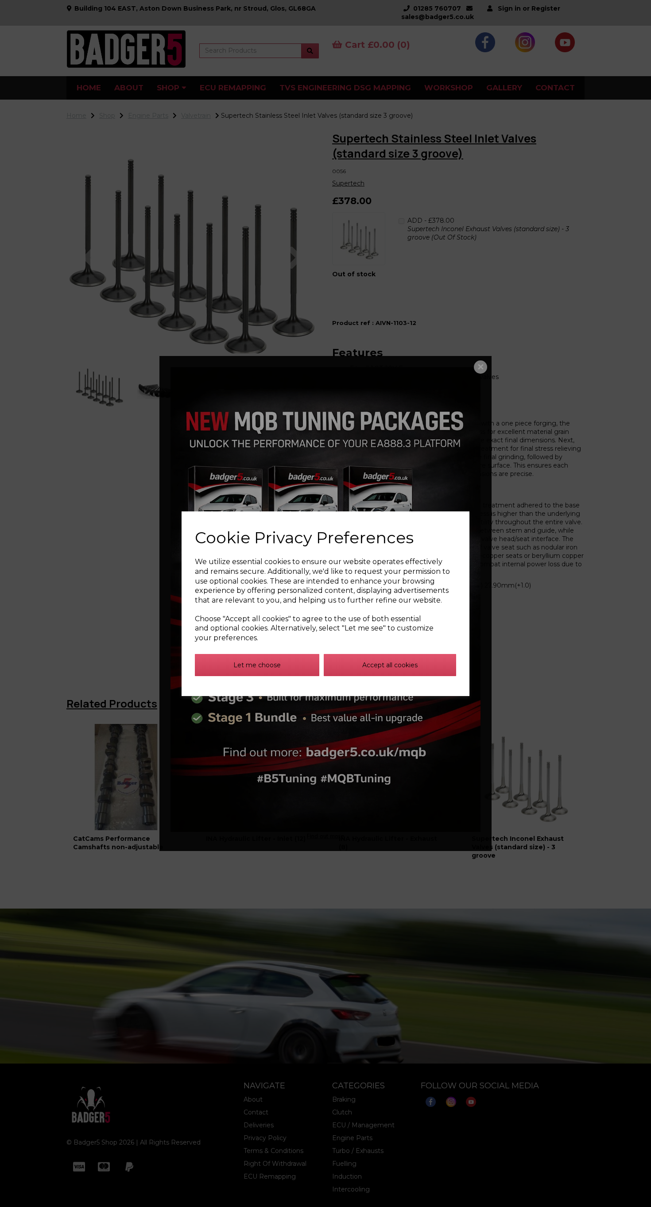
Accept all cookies (390, 665)
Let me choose (257, 665)
